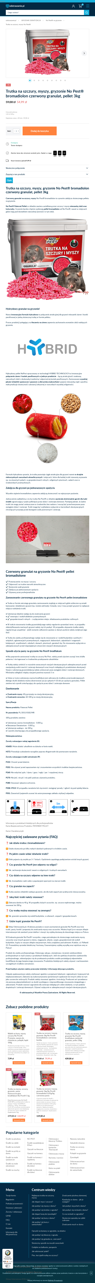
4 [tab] (43, 80)
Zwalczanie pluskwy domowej (74, 1195)
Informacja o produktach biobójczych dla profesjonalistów (29, 823)
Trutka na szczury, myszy (77, 1148)
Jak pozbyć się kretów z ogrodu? (45, 1210)
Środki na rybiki (12, 1143)
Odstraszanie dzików (54, 1173)
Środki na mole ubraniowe (12, 1164)
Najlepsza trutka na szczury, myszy (43, 1196)
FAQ (8, 1220)
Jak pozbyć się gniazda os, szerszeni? (46, 1239)
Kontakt (9, 1228)
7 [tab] (56, 80)
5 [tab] (47, 80)
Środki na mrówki (13, 1147)
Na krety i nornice (56, 1157)
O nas (8, 1224)
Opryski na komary (35, 1153)
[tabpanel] (47, 52)
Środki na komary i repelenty (34, 1158)
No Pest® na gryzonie (54, 20)
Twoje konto (73, 6)
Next (84, 53)
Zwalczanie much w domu (72, 1224)
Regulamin (10, 1199)
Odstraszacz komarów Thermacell (54, 1147)
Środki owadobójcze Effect (35, 1144)
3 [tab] (38, 80)
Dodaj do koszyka (40, 131)
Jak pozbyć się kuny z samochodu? (40, 1223)
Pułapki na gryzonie (78, 1153)
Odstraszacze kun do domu (77, 1162)
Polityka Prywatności (55, 1280)
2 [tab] (34, 80)
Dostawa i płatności (14, 1207)
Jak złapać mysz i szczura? (42, 1201)
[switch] (7, 1266)
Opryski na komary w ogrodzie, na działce (48, 1231)
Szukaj (86, 12)
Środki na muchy (12, 1170)
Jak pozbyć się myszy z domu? (44, 1206)
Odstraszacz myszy (56, 1153)
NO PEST (31, 1139)
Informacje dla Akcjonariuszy (11, 1233)
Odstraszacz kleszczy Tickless (55, 1140)
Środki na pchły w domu (13, 1152)
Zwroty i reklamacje (14, 1212)
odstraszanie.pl (15, 6)
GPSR (8, 1216)
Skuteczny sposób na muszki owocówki (48, 1243)
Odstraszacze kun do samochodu (77, 1168)
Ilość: (9, 131)
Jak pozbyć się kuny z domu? (43, 1218)
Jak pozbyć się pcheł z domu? (74, 1206)
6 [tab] (52, 80)
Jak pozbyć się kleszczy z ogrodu (45, 1235)
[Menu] (11, 1250)
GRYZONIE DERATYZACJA (31, 20)
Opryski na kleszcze (35, 1149)
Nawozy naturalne (77, 1139)
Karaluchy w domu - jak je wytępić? (72, 1200)
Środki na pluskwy (13, 1139)
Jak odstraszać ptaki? (40, 1251)
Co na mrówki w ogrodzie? (73, 1214)
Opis (9, 180)
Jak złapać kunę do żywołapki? (44, 1214)
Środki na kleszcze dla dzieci (34, 1171)
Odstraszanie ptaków (54, 1163)
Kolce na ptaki (54, 1168)
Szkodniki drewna (77, 1143)
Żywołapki (74, 1157)
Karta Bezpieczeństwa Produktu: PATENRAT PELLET (27, 826)
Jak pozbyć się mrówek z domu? (75, 1210)
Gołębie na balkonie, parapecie (44, 1247)
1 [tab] (30, 80)
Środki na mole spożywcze (12, 1158)
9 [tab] (65, 80)
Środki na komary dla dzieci (34, 1164)
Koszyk (80, 4)
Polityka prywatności (14, 1203)
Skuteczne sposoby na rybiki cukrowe (73, 1219)
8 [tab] (60, 80)
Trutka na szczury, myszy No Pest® (18, 24)
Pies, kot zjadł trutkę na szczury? (45, 1255)
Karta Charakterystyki (15, 831)
